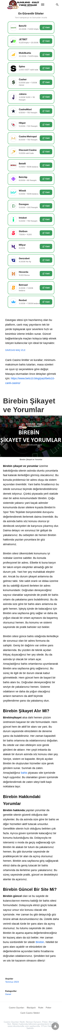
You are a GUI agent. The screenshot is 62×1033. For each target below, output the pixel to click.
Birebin (40, 942)
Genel (8, 994)
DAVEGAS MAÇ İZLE (15, 350)
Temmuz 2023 (12, 982)
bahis (24, 772)
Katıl (47, 27)
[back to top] (55, 1026)
